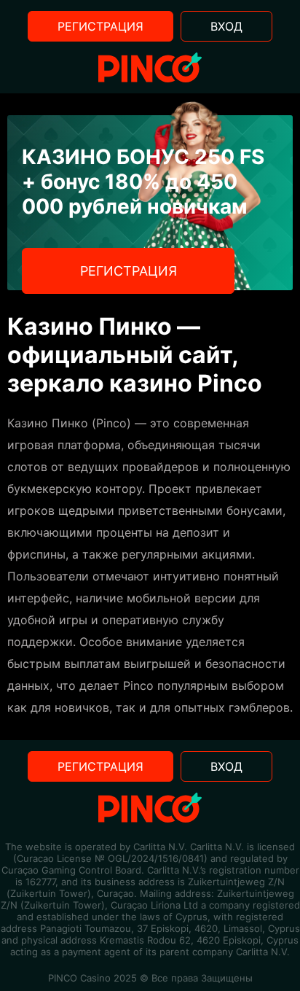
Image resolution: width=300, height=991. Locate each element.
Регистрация (100, 26)
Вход (226, 26)
